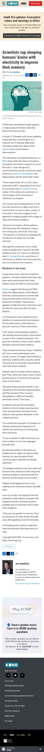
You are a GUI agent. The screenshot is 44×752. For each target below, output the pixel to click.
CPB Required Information (14, 686)
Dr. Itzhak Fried (27, 189)
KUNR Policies (10, 716)
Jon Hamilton (15, 72)
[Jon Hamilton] (7, 567)
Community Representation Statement (19, 696)
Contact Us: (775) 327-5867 (15, 706)
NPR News (9, 546)
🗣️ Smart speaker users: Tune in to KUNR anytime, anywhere (22, 628)
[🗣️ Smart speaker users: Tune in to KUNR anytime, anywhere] (22, 609)
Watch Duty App (21, 27)
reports (5, 149)
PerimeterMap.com (33, 25)
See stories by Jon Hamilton (27, 583)
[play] (3, 749)
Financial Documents (12, 691)
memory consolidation (23, 174)
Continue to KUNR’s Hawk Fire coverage (22, 35)
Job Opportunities (11, 701)
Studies (6, 289)
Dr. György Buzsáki (16, 256)
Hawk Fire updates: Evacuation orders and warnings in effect (22, 18)
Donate (36, 3)
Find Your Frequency (12, 711)
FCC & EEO (8, 721)
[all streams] (41, 749)
